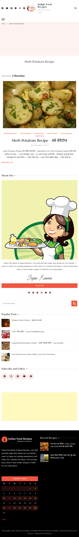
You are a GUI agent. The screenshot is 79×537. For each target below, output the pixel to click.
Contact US (39, 286)
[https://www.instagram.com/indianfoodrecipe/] (11, 376)
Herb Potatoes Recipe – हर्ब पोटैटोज (39, 140)
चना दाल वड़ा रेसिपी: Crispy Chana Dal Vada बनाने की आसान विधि (63, 445)
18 (9, 503)
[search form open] (75, 8)
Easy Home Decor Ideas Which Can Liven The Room (33, 354)
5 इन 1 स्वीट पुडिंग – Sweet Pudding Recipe (28, 331)
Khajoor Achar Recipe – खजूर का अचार (27, 320)
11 (9, 498)
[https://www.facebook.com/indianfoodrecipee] (5, 376)
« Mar (4, 519)
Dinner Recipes (25, 133)
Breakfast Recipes (10, 133)
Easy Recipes (38, 133)
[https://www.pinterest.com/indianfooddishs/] (31, 376)
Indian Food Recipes (45, 6)
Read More (6, 162)
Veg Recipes (39, 136)
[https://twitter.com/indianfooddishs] (18, 376)
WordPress (47, 533)
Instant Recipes (66, 133)
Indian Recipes (52, 133)
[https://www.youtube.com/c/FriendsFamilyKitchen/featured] (24, 376)
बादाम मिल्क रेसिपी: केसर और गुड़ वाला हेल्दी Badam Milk (63, 456)
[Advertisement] (39, 40)
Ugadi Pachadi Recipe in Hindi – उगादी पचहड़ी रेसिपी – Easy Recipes (38, 343)
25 (9, 508)
